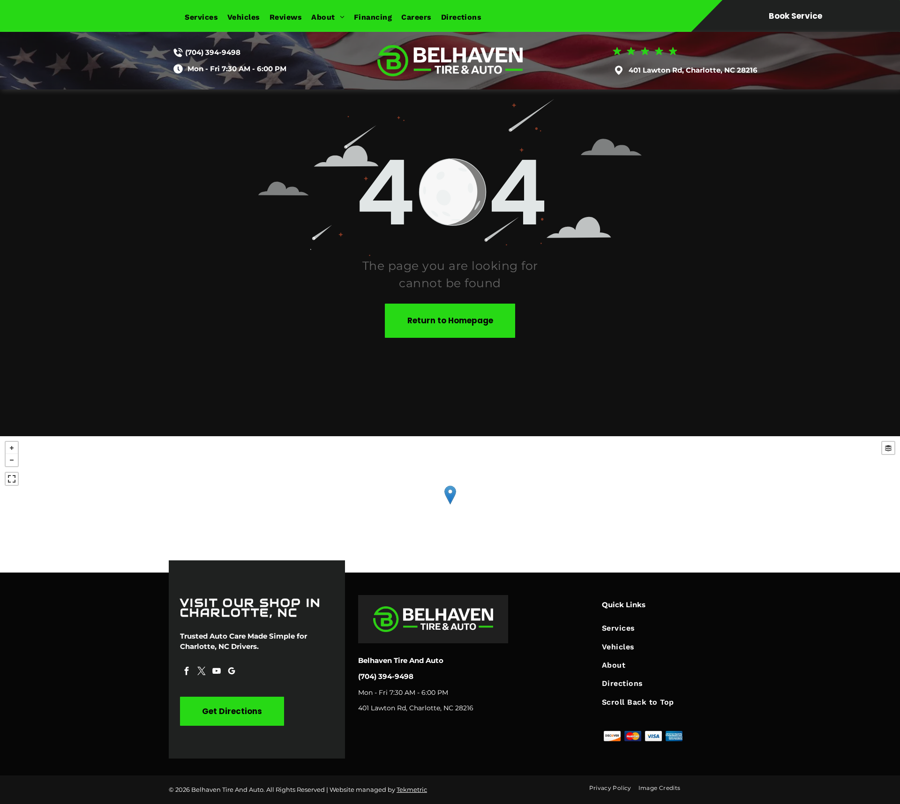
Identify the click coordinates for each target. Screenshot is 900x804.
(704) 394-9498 (212, 52)
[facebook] (186, 672)
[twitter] (201, 672)
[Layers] (888, 448)
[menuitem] (206, 17)
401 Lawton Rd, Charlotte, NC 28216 (693, 70)
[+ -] (450, 504)
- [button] (12, 460)
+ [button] (12, 448)
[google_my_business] (231, 672)
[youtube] (216, 672)
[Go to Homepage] (450, 49)
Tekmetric (412, 789)
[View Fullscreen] (12, 479)
